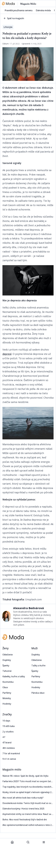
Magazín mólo (11, 769)
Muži (34, 648)
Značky (7, 714)
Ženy (5, 648)
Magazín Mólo (28, 4)
